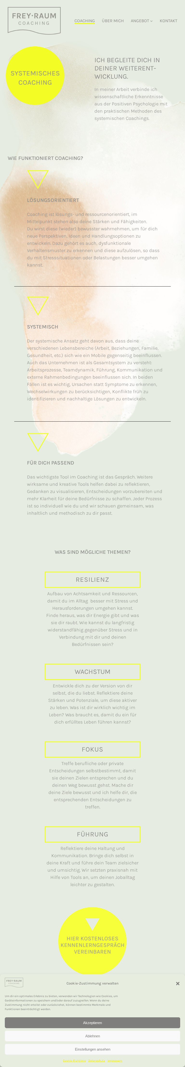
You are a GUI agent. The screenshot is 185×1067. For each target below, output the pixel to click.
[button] (177, 983)
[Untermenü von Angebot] (151, 21)
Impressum (114, 1060)
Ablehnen (92, 1036)
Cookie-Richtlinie (74, 1060)
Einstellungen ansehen (92, 1049)
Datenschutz (96, 1060)
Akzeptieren (92, 1023)
